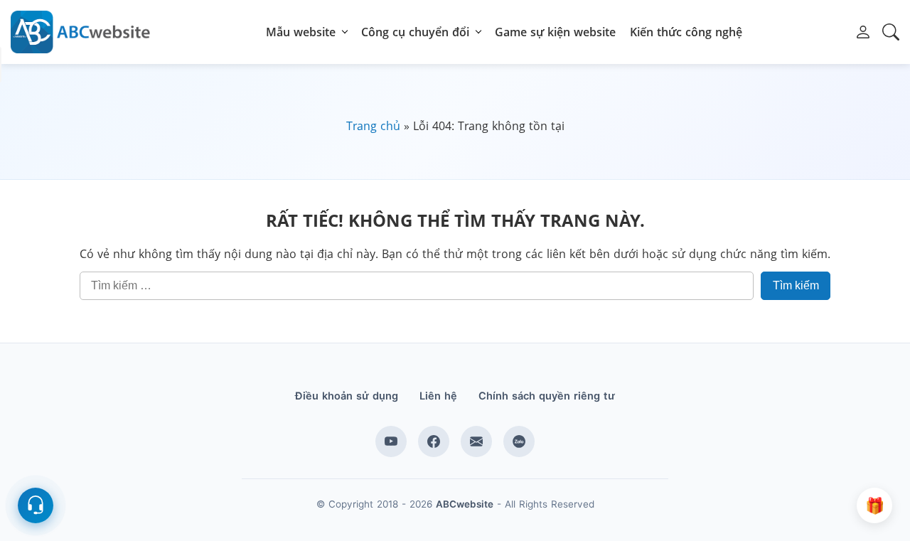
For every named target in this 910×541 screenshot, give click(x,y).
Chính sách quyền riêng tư (546, 396)
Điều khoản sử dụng (346, 396)
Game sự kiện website (555, 32)
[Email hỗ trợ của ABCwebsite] (476, 441)
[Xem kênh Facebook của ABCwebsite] (433, 441)
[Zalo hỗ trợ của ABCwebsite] (519, 441)
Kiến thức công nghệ (686, 32)
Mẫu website (301, 32)
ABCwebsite (464, 504)
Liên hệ (438, 396)
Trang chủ (373, 126)
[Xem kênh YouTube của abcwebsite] (391, 441)
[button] (863, 32)
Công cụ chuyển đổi (415, 32)
